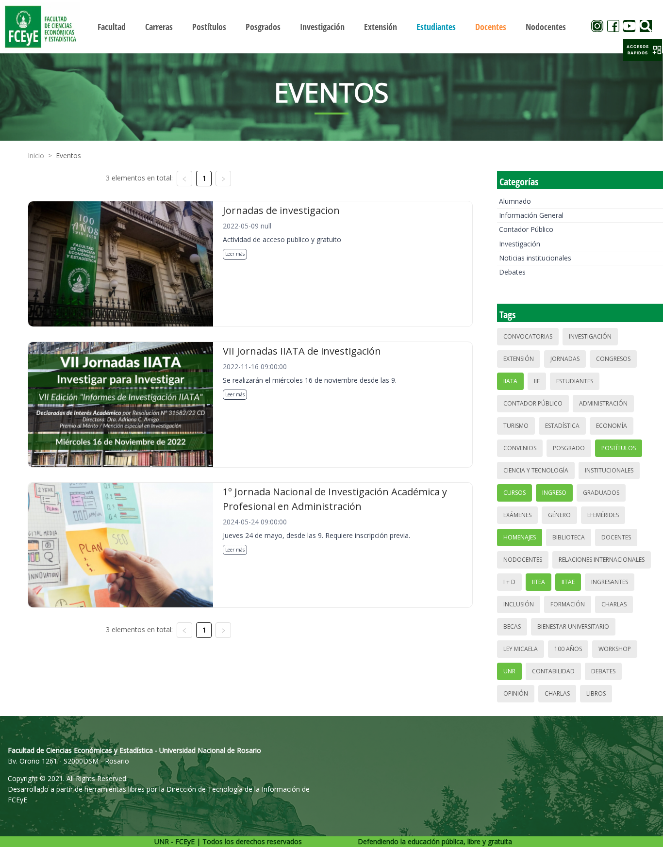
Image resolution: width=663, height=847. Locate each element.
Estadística (562, 426)
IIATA (510, 381)
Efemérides (603, 515)
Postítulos (618, 448)
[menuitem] (112, 27)
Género (559, 515)
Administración (603, 403)
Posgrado (569, 448)
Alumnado (515, 201)
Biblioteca (568, 537)
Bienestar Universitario (573, 626)
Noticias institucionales (535, 257)
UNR (509, 671)
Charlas (614, 604)
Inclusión (518, 604)
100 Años (568, 649)
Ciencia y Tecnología (535, 470)
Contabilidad (553, 671)
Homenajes (519, 537)
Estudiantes (574, 381)
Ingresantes (609, 582)
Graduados (601, 493)
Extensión (518, 359)
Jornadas (565, 359)
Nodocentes (522, 559)
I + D (509, 582)
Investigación (519, 243)
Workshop (614, 649)
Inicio (36, 155)
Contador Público (526, 229)
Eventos (68, 155)
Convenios (519, 448)
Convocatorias (527, 336)
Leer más (235, 253)
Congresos (613, 359)
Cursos (514, 493)
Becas (512, 626)
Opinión (515, 693)
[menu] (331, 26)
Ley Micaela (520, 649)
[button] (642, 50)
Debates (512, 272)
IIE (537, 381)
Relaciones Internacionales (602, 559)
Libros (596, 693)
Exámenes (517, 515)
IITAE (568, 582)
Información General (531, 215)
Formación (567, 604)
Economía (611, 426)
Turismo (516, 426)
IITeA (538, 582)
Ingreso (554, 493)
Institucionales (609, 470)
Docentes (616, 537)
